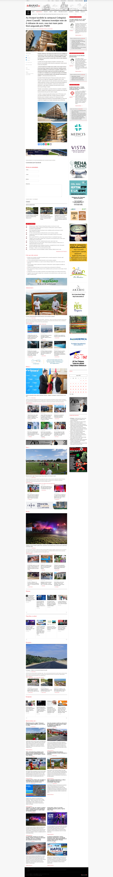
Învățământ (29, 697)
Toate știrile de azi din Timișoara (61, 251)
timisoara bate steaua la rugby (50, 483)
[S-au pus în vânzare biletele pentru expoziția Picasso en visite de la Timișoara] (51, 622)
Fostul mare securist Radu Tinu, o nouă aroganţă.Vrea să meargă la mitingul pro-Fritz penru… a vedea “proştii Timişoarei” (46, 434)
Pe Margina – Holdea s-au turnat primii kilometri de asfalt (39, 247)
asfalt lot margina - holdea (32, 677)
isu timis (37, 554)
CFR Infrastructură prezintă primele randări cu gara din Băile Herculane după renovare (33, 689)
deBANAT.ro (56, 6)
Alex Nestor (51, 28)
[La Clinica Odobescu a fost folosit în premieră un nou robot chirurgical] (62, 597)
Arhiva (53, 0)
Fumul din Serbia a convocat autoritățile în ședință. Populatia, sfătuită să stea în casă (45, 249)
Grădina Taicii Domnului (74, 53)
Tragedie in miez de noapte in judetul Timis (44, 554)
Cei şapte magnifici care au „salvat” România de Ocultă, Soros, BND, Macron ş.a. (77, 20)
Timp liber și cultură (62, 11)
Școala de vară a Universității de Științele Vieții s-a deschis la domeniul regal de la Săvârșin (30, 709)
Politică (45, 11)
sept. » (73, 394)
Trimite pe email (29, 62)
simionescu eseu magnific (42, 483)
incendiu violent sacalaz (32, 554)
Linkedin (28, 60)
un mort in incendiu (53, 554)
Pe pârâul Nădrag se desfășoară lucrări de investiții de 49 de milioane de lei (32, 216)
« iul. (70, 394)
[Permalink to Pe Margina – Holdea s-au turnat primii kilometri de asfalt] (46, 656)
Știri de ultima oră (30, 721)
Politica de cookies (70, 0)
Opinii (55, 11)
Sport (50, 11)
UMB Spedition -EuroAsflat (40, 677)
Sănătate (77, 11)
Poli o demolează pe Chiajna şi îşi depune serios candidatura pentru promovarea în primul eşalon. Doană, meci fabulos (35, 753)
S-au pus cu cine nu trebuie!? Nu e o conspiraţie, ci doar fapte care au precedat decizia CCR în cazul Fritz (78, 41)
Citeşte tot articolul (29, 323)
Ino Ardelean (71, 30)
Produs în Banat (72, 84)
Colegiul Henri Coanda (29, 73)
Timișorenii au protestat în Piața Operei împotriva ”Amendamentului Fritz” (59, 416)
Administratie (42, 28)
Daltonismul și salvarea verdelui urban (78, 79)
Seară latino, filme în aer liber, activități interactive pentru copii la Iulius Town (43, 241)
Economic (71, 11)
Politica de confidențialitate (79, 0)
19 (73, 389)
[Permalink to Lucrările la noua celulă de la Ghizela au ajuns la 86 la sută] (60, 328)
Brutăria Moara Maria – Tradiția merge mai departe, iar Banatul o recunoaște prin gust (77, 88)
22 (80, 389)
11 (70, 386)
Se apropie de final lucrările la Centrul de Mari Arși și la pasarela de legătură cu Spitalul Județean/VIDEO (51, 603)
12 (73, 386)
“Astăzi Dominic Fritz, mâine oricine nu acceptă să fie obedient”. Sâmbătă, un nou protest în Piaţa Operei (78, 419)
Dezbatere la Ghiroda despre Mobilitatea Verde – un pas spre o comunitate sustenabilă (46, 583)
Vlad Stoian (30, 436)
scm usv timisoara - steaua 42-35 (33, 483)
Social (27, 511)
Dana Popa (54, 811)
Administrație (39, 11)
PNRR (29, 74)
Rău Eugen (72, 418)
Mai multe (82, 11)
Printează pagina (29, 64)
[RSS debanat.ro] (86, 1)
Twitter (28, 55)
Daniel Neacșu (34, 477)
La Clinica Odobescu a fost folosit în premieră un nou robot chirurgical (62, 602)
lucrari (27, 74)
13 (75, 386)
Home (49, 0)
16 (83, 386)
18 (70, 389)
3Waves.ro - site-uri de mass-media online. (36, 875)
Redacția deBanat (63, 0)
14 (78, 386)
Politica (28, 366)
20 (75, 389)
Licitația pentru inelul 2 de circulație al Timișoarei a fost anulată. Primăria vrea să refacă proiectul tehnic (35, 781)
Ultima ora (45, 28)
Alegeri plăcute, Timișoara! (76, 76)
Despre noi (57, 0)
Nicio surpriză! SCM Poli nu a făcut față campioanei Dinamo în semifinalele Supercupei (46, 487)
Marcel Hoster (31, 356)
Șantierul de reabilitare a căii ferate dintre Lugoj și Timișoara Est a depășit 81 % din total (60, 689)
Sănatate (28, 591)
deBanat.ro (71, 97)
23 (83, 389)
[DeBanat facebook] (85, 1)
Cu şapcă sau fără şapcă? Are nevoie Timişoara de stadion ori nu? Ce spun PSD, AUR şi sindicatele (78, 45)
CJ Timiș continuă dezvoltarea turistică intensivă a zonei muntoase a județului (43, 232)
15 (80, 386)
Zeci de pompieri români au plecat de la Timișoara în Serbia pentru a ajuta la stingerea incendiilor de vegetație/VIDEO (57, 724)
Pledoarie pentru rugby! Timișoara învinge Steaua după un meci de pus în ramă (50, 14)
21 (78, 389)
